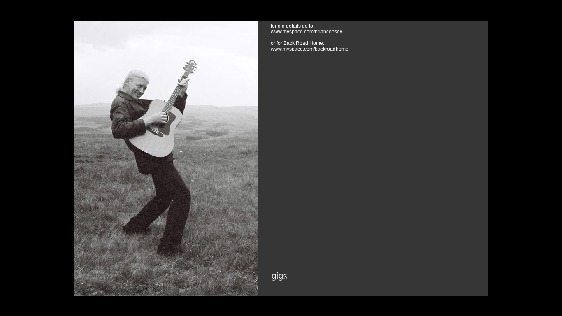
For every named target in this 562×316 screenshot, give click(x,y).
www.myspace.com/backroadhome (309, 49)
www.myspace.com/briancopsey (306, 32)
